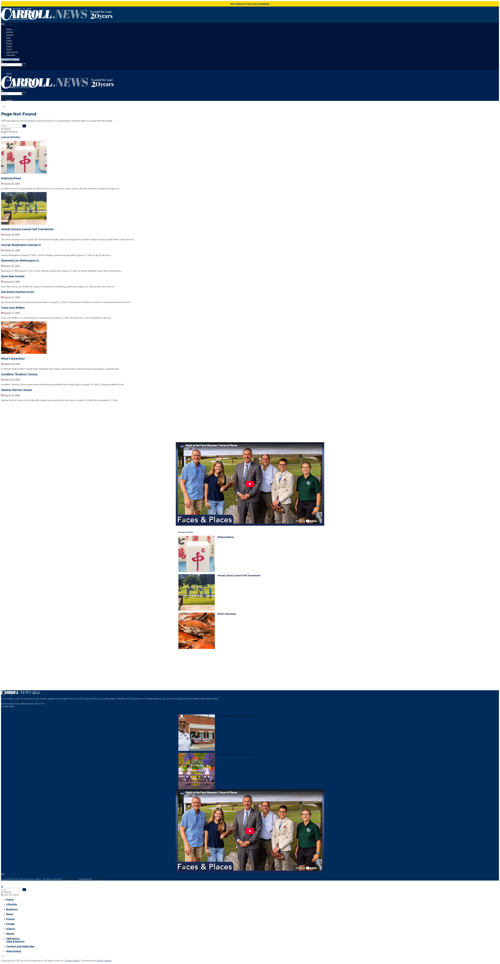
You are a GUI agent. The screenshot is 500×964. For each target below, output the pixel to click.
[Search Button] (2, 62)
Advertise (12, 29)
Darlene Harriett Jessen (16, 389)
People (9, 43)
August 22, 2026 (11, 265)
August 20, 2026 (11, 363)
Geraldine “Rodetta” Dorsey (19, 374)
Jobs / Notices (12, 52)
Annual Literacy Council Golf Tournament (27, 229)
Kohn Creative (99, 879)
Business (10, 35)
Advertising (13, 951)
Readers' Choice (10, 59)
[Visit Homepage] (57, 19)
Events (9, 40)
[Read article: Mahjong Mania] (250, 157)
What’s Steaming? (13, 358)
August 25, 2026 (11, 183)
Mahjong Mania (11, 178)
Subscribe (12, 25)
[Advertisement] (79, 422)
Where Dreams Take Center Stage (235, 754)
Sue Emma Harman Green (17, 291)
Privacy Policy (70, 879)
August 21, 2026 (11, 297)
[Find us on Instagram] (4, 24)
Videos (9, 46)
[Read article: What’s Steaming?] (250, 337)
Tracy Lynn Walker (13, 307)
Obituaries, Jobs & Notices (15, 940)
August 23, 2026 (11, 250)
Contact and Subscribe (20, 946)
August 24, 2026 (11, 234)
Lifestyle (9, 32)
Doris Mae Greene (13, 276)
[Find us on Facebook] (2, 24)
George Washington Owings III (21, 244)
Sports (9, 49)
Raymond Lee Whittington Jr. (20, 260)
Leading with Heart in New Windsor (235, 715)
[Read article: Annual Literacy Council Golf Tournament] (250, 208)
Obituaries (10, 55)
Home (9, 29)
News (8, 38)
